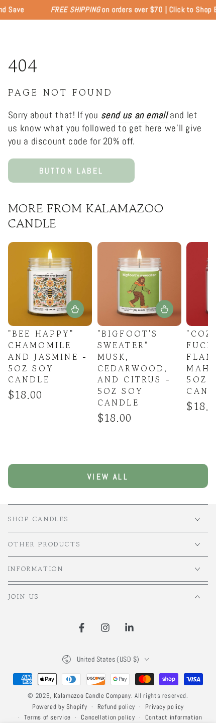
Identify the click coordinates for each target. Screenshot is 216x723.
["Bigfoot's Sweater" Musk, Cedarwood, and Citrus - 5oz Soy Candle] (139, 284)
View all (108, 476)
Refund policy (116, 707)
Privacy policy (164, 707)
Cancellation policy (108, 717)
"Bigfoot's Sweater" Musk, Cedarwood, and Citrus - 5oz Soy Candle (134, 368)
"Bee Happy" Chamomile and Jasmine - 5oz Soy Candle (47, 356)
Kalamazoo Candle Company (92, 696)
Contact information (173, 717)
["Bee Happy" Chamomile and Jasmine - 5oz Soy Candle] (50, 284)
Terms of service (47, 717)
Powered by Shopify (59, 707)
